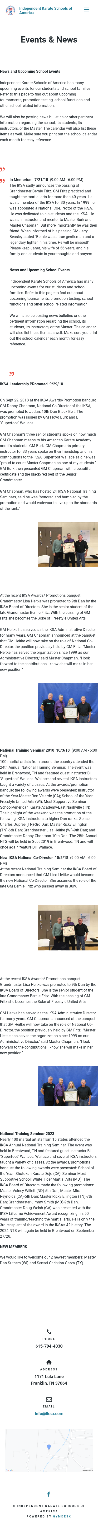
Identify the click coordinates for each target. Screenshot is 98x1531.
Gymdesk (62, 1516)
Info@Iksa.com (49, 1413)
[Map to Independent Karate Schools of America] (49, 1450)
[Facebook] (49, 1494)
